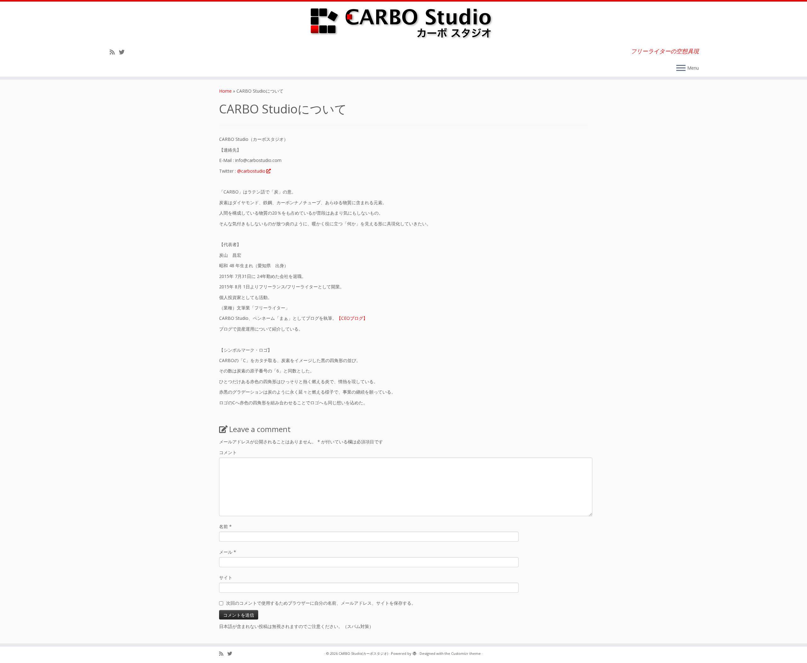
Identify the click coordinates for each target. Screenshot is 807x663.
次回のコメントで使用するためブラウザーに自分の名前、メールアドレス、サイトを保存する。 (321, 603)
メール (227, 552)
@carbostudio (251, 171)
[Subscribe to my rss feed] (114, 52)
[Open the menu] (681, 68)
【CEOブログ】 (352, 318)
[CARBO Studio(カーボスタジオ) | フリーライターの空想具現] (403, 22)
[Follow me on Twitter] (124, 52)
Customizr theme (466, 653)
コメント (228, 452)
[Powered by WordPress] (414, 652)
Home (225, 91)
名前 (225, 526)
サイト (225, 577)
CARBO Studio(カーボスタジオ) (363, 653)
